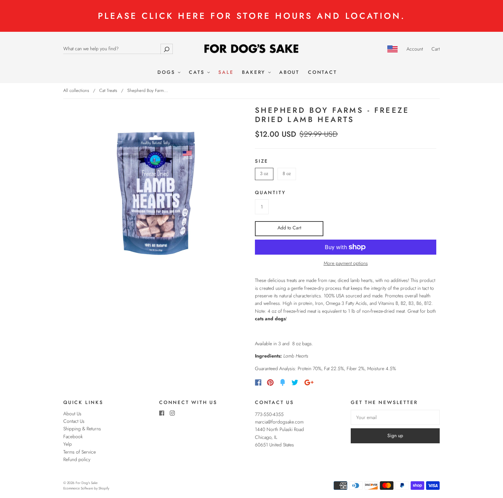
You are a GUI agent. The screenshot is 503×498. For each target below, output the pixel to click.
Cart (435, 48)
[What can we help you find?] (118, 48)
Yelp (67, 444)
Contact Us (74, 421)
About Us (72, 413)
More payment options (346, 263)
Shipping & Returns (82, 428)
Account (415, 48)
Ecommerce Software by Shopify (86, 488)
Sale (225, 72)
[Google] (309, 382)
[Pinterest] (270, 382)
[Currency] (392, 49)
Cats (198, 72)
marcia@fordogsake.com (279, 421)
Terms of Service (79, 451)
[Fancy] (282, 382)
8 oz (287, 173)
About (289, 72)
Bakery (255, 72)
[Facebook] (258, 382)
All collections (76, 90)
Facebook (73, 436)
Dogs (167, 72)
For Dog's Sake (87, 482)
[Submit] (166, 49)
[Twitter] (295, 382)
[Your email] (395, 417)
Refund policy (76, 459)
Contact (322, 72)
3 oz (264, 173)
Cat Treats (108, 90)
